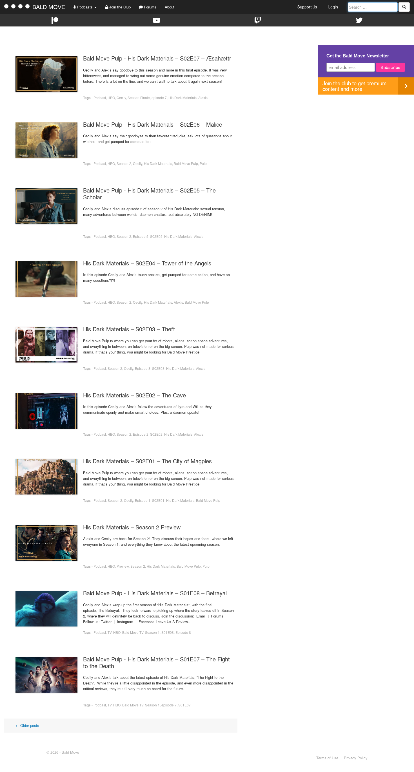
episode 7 (159, 97)
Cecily (121, 97)
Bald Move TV (132, 632)
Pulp (203, 163)
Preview (123, 566)
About (169, 7)
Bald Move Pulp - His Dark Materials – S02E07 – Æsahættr (157, 58)
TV (110, 632)
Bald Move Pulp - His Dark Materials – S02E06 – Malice (152, 124)
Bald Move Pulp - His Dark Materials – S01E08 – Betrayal (155, 593)
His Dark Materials (182, 97)
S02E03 (158, 368)
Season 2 (124, 163)
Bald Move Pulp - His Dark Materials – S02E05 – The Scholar (149, 193)
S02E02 (156, 434)
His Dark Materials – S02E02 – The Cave (134, 395)
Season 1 (152, 632)
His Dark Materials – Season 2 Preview (132, 527)
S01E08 (167, 632)
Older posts (27, 725)
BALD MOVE (48, 7)
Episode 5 (140, 236)
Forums (149, 7)
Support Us (307, 7)
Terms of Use (327, 757)
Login (333, 7)
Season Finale (139, 97)
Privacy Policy (356, 757)
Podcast (100, 97)
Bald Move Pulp (186, 163)
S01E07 (184, 704)
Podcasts (85, 7)
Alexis (203, 97)
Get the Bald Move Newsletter (357, 55)
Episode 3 (142, 368)
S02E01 (158, 500)
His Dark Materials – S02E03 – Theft (129, 329)
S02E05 (156, 236)
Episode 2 (140, 434)
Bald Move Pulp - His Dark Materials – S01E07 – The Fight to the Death (156, 662)
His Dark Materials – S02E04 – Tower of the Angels (147, 263)
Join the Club (119, 7)
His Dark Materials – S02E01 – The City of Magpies (147, 461)
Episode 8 (183, 632)
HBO (111, 97)
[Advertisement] (366, 134)
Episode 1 (142, 500)
